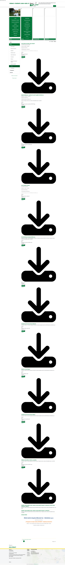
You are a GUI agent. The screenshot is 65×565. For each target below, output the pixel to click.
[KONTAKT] (50, 12)
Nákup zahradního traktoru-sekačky (29, 459)
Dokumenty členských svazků (14, 61)
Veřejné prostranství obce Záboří (28, 414)
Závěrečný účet (13, 52)
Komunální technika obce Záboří (28, 43)
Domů (33, 3)
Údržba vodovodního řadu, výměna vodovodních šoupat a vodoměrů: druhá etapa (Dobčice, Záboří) (38, 506)
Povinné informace (13, 48)
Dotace (12, 66)
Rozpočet (12, 50)
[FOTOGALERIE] (38, 12)
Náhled (23, 147)
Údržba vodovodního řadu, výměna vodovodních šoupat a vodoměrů (35, 510)
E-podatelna (12, 68)
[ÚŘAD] (26, 12)
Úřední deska (12, 46)
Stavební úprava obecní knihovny (28, 237)
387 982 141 (36, 3)
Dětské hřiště (24, 514)
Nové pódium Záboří (25, 185)
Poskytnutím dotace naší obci (27, 539)
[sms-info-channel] (14, 75)
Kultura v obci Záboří (25, 369)
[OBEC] (14, 12)
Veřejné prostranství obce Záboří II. (28, 323)
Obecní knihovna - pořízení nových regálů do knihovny (32, 95)
